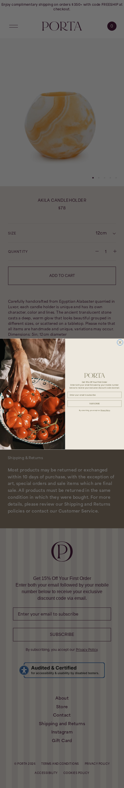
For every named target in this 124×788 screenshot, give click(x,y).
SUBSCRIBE (94, 404)
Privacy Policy (105, 410)
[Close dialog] (120, 342)
